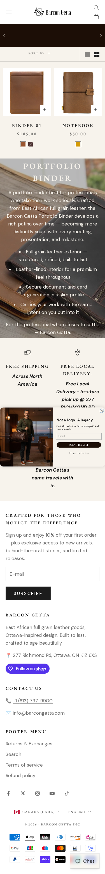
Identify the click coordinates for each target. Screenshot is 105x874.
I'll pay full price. (79, 453)
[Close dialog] (102, 411)
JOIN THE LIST (79, 444)
